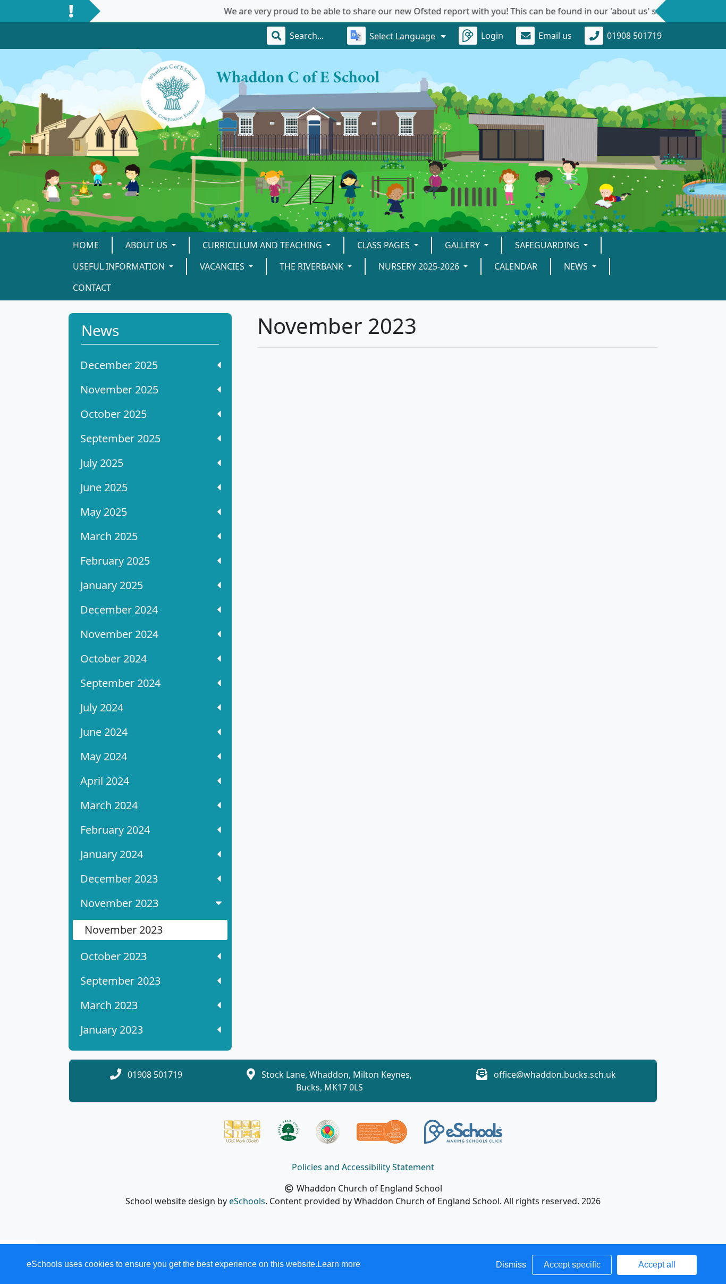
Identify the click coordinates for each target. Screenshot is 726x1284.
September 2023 (120, 981)
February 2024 (115, 830)
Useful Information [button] (120, 266)
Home (86, 245)
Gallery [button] (463, 245)
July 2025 (101, 463)
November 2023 (119, 903)
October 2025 (113, 414)
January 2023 (111, 1029)
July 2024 (101, 707)
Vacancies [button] (223, 266)
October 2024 (113, 658)
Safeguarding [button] (548, 245)
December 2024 (119, 609)
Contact (92, 287)
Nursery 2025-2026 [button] (419, 266)
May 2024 (103, 756)
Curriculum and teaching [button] (263, 245)
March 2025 (109, 536)
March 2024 (109, 805)
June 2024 (104, 732)
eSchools (247, 1201)
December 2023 (119, 878)
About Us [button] (147, 245)
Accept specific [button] (572, 1264)
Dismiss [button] (511, 1264)
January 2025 (111, 585)
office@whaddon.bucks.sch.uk (555, 1074)
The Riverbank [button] (312, 266)
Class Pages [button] (384, 245)
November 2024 (119, 634)
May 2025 (103, 512)
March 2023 (109, 1005)
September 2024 (120, 683)
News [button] (577, 266)
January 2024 (111, 854)
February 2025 (115, 560)
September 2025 (120, 438)
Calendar (515, 266)
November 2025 (119, 389)
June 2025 (104, 487)
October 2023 (113, 956)
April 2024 (104, 781)
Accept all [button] (657, 1264)
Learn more (338, 1264)
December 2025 (119, 365)
